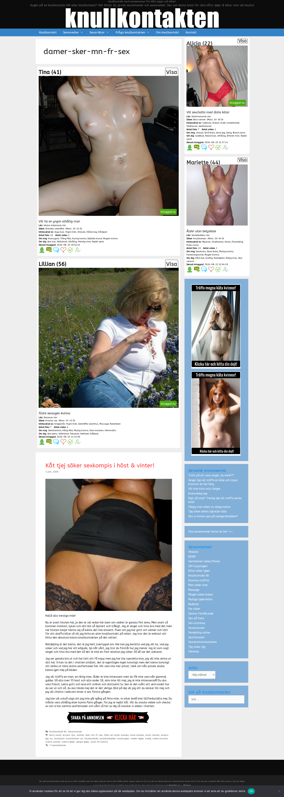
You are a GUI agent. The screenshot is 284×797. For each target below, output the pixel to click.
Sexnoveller (71, 32)
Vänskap (193, 651)
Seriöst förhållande (200, 613)
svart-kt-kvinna (99, 741)
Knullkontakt (48, 32)
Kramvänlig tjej (197, 493)
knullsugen (123, 738)
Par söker (194, 608)
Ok (251, 791)
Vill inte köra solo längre (204, 488)
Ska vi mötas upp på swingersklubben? (213, 516)
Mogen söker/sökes (200, 594)
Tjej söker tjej (196, 647)
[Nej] (279, 791)
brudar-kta (69, 735)
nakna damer (52, 741)
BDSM (192, 556)
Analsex (193, 552)
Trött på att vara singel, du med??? (211, 475)
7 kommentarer (57, 745)
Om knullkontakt (167, 32)
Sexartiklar (97, 32)
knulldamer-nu (74, 738)
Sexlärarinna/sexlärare (202, 642)
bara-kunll (55, 735)
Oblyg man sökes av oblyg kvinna (209, 507)
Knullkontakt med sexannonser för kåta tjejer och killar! (142, 1)
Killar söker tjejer (199, 570)
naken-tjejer (137, 738)
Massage (193, 590)
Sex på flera (196, 618)
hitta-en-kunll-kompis (116, 735)
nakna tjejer (68, 741)
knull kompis (137, 735)
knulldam (59, 738)
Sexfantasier (196, 637)
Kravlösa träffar (198, 580)
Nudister (193, 604)
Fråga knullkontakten (130, 32)
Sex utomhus (196, 623)
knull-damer (152, 735)
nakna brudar (160, 738)
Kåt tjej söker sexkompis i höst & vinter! (100, 465)
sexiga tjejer (82, 741)
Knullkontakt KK (57, 731)
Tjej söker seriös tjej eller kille (207, 511)
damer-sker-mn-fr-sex (90, 735)
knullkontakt (91, 738)
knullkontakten (108, 738)
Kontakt (190, 32)
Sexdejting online (199, 632)
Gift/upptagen (197, 566)
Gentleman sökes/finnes (204, 561)
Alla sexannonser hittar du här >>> (210, 531)
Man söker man (198, 585)
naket (148, 738)
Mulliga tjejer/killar (200, 599)
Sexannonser (75, 731)
